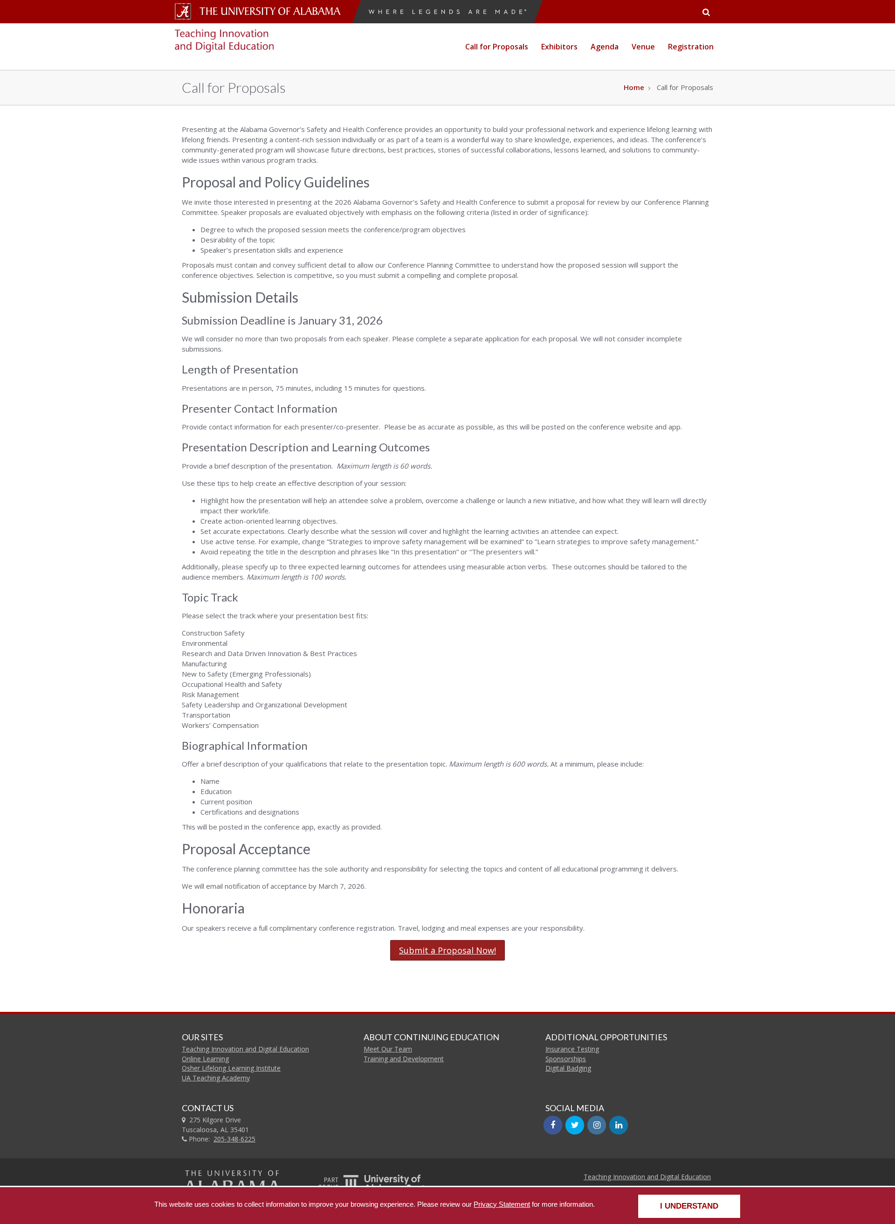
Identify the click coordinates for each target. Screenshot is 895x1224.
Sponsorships (565, 1058)
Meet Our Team (388, 1048)
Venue (643, 46)
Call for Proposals (496, 46)
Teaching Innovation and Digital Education (245, 1048)
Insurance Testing (572, 1048)
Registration (691, 46)
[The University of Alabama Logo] (272, 11)
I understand (689, 1206)
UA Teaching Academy (216, 1077)
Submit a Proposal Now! (447, 950)
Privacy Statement (502, 1204)
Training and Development (404, 1058)
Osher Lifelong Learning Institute (231, 1068)
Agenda (605, 46)
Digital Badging (568, 1068)
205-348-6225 (234, 1138)
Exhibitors (559, 46)
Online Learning (205, 1058)
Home (634, 87)
